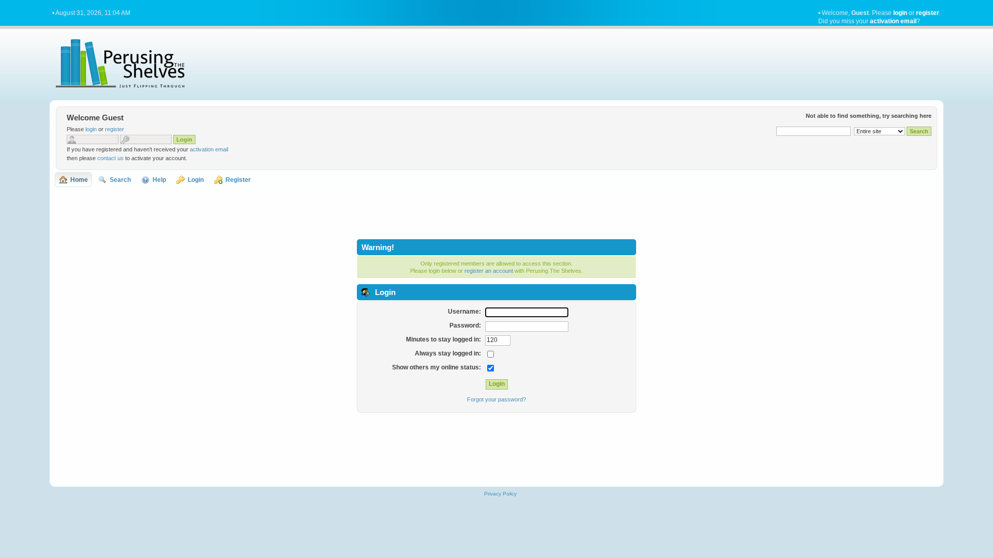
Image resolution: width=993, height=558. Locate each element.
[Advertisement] (496, 213)
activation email (893, 21)
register (927, 13)
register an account (488, 271)
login (900, 13)
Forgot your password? (496, 399)
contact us (110, 158)
